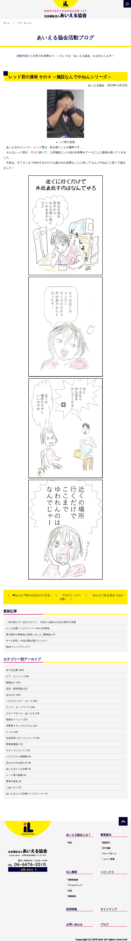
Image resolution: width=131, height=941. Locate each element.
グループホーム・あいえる (20, 713)
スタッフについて (15, 750)
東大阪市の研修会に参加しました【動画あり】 (31, 634)
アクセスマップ (75, 885)
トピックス (107, 872)
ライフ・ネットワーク (18, 707)
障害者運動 (12, 744)
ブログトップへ (71, 595)
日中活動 (106, 848)
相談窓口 (106, 842)
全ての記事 (12, 670)
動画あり (11, 682)
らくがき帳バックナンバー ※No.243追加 (27, 628)
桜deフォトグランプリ (18, 646)
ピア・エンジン (25, 22)
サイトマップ (108, 909)
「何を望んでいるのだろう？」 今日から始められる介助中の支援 (41, 622)
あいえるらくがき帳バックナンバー (25, 793)
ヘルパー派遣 (108, 858)
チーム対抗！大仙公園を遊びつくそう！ (27, 640)
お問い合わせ (27, 869)
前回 (33, 152)
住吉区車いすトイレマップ (20, 738)
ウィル (9, 731)
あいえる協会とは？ (78, 835)
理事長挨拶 (73, 879)
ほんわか (11, 694)
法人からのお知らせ (16, 762)
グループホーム (109, 853)
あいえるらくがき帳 (16, 768)
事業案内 (105, 835)
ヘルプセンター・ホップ (19, 700)
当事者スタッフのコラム (19, 725)
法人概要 (71, 872)
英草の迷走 (12, 781)
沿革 (70, 890)
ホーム (6, 22)
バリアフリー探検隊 (16, 756)
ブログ (104, 924)
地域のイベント (14, 719)
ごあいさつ (12, 787)
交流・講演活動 (14, 688)
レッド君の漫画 (14, 775)
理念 (70, 842)
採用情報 (71, 909)
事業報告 (72, 896)
